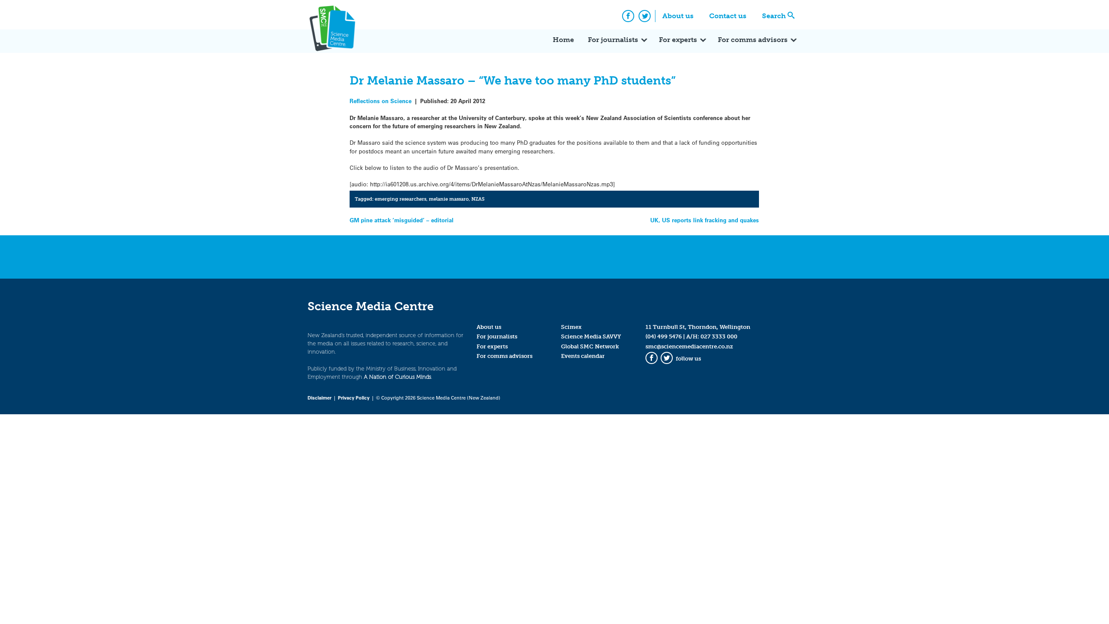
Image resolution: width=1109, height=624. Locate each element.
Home (563, 40)
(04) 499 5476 (663, 336)
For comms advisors (753, 40)
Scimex (571, 327)
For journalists (613, 40)
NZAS (478, 199)
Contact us (727, 16)
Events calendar (583, 356)
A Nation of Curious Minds (397, 377)
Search (774, 16)
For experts (678, 40)
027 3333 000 (718, 336)
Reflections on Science (381, 100)
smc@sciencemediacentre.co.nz (689, 346)
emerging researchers (400, 199)
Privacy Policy (354, 397)
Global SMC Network (590, 346)
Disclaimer (319, 397)
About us (678, 16)
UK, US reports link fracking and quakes (704, 220)
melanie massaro (449, 199)
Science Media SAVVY (591, 336)
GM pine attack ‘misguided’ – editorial (402, 220)
